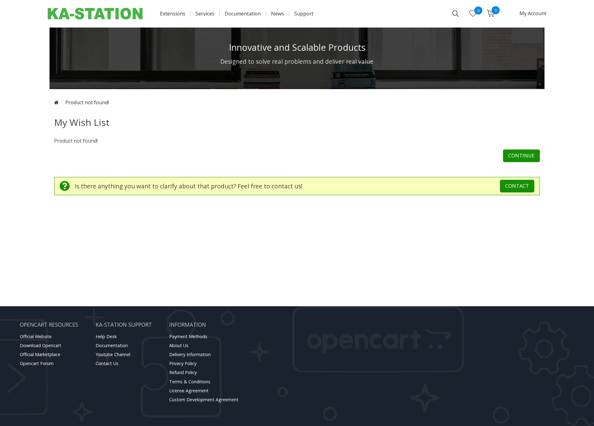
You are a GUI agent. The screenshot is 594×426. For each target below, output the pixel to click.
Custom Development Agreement (204, 399)
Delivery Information (190, 354)
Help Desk (106, 336)
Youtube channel (113, 354)
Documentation (243, 13)
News (277, 13)
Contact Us (107, 363)
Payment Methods (188, 336)
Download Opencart (40, 345)
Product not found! (87, 102)
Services (205, 13)
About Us (178, 345)
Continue (521, 155)
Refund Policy (183, 372)
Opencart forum (37, 363)
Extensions (172, 13)
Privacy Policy (182, 363)
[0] (473, 14)
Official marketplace (40, 354)
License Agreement (189, 391)
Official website (36, 336)
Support (303, 13)
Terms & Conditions (189, 382)
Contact (517, 186)
